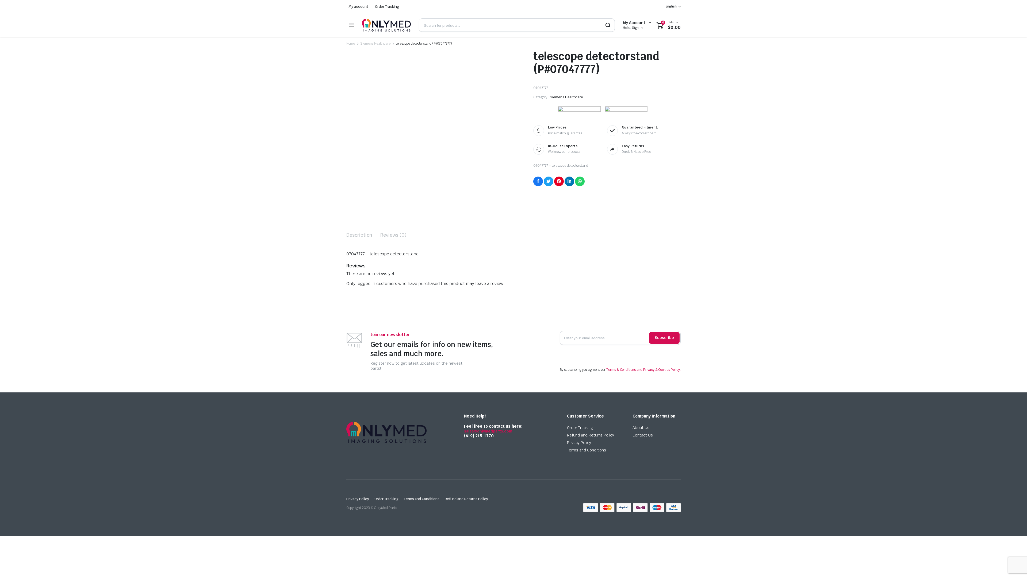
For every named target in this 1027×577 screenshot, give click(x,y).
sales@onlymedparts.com (488, 431)
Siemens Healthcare (375, 43)
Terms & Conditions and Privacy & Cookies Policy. (643, 370)
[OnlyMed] (386, 25)
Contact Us (643, 435)
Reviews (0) (393, 235)
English (671, 6)
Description (359, 235)
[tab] (359, 235)
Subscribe (664, 337)
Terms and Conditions (586, 450)
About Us (641, 427)
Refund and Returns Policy (590, 435)
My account (358, 6)
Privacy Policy (579, 442)
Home (350, 43)
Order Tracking (387, 6)
